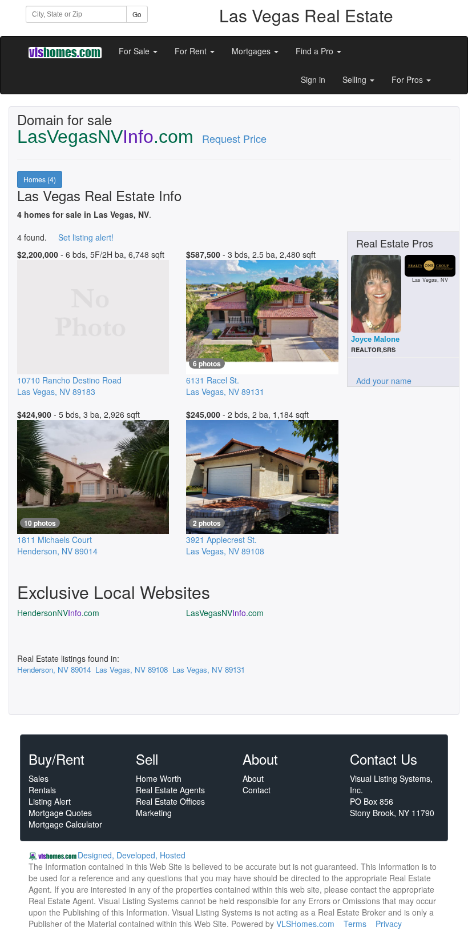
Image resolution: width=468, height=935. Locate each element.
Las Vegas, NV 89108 (131, 669)
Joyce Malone (375, 339)
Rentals (42, 790)
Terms (355, 923)
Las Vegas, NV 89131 (208, 669)
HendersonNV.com (58, 612)
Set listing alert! (86, 237)
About (253, 778)
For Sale (135, 51)
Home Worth (158, 778)
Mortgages (252, 51)
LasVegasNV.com (225, 612)
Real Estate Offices (170, 801)
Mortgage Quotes (60, 812)
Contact (257, 790)
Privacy (389, 923)
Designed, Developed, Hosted (131, 855)
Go (137, 14)
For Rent (192, 51)
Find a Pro (316, 51)
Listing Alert (50, 801)
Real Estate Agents (170, 790)
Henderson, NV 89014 (54, 669)
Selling (355, 79)
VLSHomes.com (305, 923)
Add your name (383, 380)
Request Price (234, 138)
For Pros (408, 79)
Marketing (154, 812)
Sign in (313, 79)
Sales (39, 778)
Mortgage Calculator (65, 824)
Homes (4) (39, 179)
